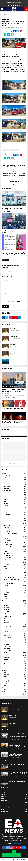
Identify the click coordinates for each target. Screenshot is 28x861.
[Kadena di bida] (5, 330)
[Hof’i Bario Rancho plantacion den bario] (20, 403)
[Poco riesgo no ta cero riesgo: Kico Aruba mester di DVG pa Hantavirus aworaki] (8, 403)
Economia (6, 622)
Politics (5, 551)
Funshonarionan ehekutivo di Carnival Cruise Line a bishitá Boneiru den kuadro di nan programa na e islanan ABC (18, 736)
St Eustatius (6, 503)
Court (6, 516)
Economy (7, 514)
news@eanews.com (17, 843)
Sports (5, 520)
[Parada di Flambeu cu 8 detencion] (4, 783)
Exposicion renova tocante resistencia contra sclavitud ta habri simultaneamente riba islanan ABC (18, 745)
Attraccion (6, 642)
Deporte (6, 482)
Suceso (4, 670)
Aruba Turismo (5, 629)
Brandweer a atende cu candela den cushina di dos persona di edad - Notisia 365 (12, 265)
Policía (5, 499)
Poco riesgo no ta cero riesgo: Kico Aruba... (7, 409)
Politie (5, 594)
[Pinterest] (16, 847)
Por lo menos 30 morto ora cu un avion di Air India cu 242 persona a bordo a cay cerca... (18, 774)
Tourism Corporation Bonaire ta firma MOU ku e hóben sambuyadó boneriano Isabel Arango (18, 754)
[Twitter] (8, 847)
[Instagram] (12, 847)
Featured (7, 19)
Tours (5, 640)
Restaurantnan (7, 637)
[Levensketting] (5, 338)
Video (3, 687)
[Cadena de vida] (5, 353)
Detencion (6, 674)
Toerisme (6, 568)
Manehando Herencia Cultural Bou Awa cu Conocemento (17, 360)
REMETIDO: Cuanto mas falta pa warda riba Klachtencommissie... (13, 390)
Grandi (5, 683)
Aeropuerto (6, 644)
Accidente (6, 672)
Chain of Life (13, 344)
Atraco (5, 676)
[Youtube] (20, 847)
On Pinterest (6, 438)
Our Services (10, 2)
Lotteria (5, 624)
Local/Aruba (7, 475)
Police (5, 549)
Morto (3, 681)
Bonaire (6, 495)
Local (4, 19)
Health (6, 512)
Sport (5, 566)
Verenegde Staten (9, 577)
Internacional (7, 486)
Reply (24, 264)
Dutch (3, 553)
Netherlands (8, 546)
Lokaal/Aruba (7, 555)
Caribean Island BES (9, 533)
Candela (6, 678)
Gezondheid (8, 557)
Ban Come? (5, 689)
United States (8, 531)
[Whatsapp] (14, 851)
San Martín (6, 497)
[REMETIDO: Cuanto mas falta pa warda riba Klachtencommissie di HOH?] (14, 380)
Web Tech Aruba (21, 859)
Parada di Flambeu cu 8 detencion (17, 781)
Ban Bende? (5, 691)
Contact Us (18, 2)
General (6, 631)
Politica (5, 616)
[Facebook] (4, 847)
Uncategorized (6, 694)
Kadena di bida (13, 329)
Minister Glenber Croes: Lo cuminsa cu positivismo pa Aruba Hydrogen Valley (14, 175)
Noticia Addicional (8, 626)
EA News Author (6, 27)
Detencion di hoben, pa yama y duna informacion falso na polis (14, 166)
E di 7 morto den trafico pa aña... (18, 422)
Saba (6, 542)
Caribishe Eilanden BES (9, 579)
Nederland (7, 592)
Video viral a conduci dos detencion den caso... (7, 422)
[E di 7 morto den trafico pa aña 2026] (20, 416)
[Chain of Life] (5, 346)
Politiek (5, 596)
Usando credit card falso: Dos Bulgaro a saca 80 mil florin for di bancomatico (18, 765)
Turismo (6, 484)
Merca (5, 663)
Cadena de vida (14, 352)
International (7, 525)
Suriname (6, 665)
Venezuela (6, 488)
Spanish (4, 473)
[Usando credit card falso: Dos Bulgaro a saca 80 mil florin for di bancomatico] (4, 766)
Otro (5, 668)
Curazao (6, 492)
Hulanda (6, 661)
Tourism (6, 523)
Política (5, 501)
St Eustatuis (5, 603)
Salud (5, 477)
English (4, 505)
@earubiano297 (14, 463)
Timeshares (7, 635)
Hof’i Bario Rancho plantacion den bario (19, 409)
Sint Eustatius (8, 544)
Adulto (5, 685)
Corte (5, 620)
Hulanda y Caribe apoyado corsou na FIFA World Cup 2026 (13, 231)
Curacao (7, 536)
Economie (7, 559)
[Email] (24, 847)
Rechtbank (7, 564)
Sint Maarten (8, 540)
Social (5, 479)
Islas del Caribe (7, 490)
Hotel (5, 633)
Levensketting (13, 336)
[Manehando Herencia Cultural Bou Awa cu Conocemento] (5, 361)
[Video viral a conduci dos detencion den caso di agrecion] (8, 416)
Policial (5, 614)
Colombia (7, 529)
